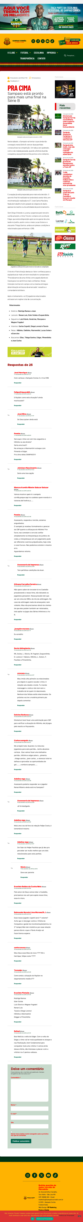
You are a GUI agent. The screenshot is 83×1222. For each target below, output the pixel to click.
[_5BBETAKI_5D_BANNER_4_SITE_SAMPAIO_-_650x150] (30, 358)
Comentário (16, 1077)
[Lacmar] (65, 225)
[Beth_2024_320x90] (65, 217)
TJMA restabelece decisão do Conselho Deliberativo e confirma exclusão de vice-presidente (69, 178)
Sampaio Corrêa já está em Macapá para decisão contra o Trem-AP (69, 163)
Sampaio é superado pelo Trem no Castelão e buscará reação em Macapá (69, 195)
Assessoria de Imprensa (28, 565)
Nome (13, 1105)
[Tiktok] (52, 41)
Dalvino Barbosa (21, 715)
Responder (17, 383)
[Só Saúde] (65, 259)
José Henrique (20, 373)
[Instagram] (33, 41)
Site (12, 1122)
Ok (33, 1219)
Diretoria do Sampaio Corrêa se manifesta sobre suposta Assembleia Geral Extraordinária (69, 121)
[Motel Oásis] (65, 97)
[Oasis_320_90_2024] (65, 242)
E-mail (14, 1114)
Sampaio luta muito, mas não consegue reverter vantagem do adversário (69, 149)
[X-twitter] (43, 41)
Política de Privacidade (66, 1215)
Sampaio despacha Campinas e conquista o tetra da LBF (68, 136)
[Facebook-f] (38, 41)
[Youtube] (47, 41)
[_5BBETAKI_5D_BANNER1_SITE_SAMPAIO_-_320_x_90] (65, 233)
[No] (79, 1216)
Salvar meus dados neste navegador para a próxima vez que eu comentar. (29, 1134)
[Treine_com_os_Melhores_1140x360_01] (41, 29)
